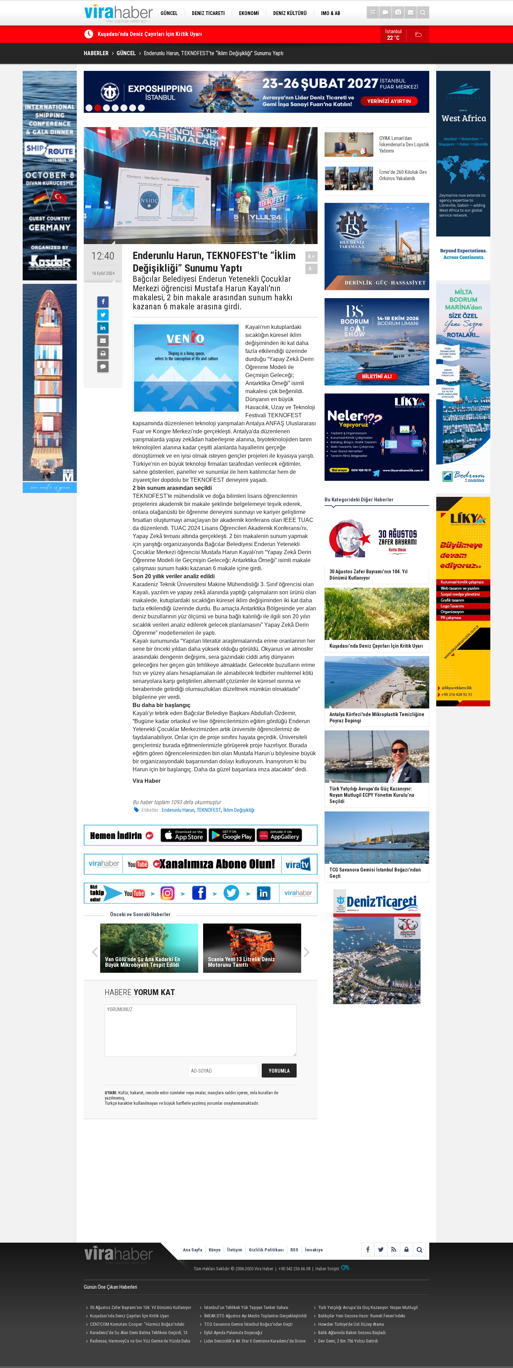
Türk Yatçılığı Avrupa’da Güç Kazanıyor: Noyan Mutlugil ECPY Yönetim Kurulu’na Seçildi (364, 1308)
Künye (215, 1249)
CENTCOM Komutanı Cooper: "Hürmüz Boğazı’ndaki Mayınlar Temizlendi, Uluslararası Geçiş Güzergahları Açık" (136, 1325)
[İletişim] (410, 12)
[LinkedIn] (103, 327)
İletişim (234, 1249)
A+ (311, 256)
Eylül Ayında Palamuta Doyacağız (233, 1332)
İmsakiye (314, 1249)
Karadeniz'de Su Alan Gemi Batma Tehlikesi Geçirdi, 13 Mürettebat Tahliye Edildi (135, 1333)
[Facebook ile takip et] (367, 1249)
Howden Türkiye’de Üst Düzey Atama (351, 1324)
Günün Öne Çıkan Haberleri (110, 1287)
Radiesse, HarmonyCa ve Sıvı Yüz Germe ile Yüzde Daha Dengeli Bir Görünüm (137, 1341)
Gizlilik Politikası (266, 1249)
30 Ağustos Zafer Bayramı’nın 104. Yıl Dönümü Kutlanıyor (140, 1307)
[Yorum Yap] (103, 366)
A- (311, 268)
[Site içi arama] (423, 12)
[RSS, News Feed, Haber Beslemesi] (393, 1249)
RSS (294, 1249)
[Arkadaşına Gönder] (103, 340)
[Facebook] (103, 302)
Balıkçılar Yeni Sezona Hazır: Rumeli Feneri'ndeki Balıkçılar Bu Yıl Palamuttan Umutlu (358, 1316)
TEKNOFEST (209, 810)
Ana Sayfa (192, 1249)
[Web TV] (385, 12)
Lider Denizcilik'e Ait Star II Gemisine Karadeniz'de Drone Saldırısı (251, 1341)
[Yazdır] (103, 353)
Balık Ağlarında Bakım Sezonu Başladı (352, 1332)
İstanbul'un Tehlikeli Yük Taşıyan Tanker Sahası (246, 1307)
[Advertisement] (201, 1187)
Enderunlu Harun (178, 810)
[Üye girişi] (406, 1249)
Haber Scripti (327, 1268)
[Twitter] (103, 315)
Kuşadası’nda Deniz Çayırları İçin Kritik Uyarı (129, 1315)
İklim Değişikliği (238, 810)
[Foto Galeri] (398, 12)
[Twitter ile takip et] (380, 1249)
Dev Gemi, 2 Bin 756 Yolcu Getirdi (348, 1341)
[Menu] (373, 12)
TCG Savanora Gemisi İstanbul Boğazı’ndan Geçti (248, 1324)
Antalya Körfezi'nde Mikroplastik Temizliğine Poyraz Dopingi (170, 34)
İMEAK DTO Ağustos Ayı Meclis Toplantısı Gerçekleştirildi (255, 1315)
